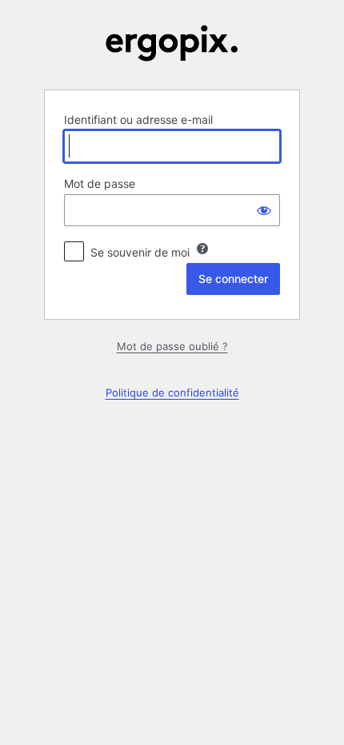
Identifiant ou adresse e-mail (138, 119)
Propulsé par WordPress (172, 44)
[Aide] (202, 248)
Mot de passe (99, 183)
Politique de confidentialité (172, 392)
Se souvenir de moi (140, 252)
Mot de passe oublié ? (172, 346)
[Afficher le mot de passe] (264, 210)
